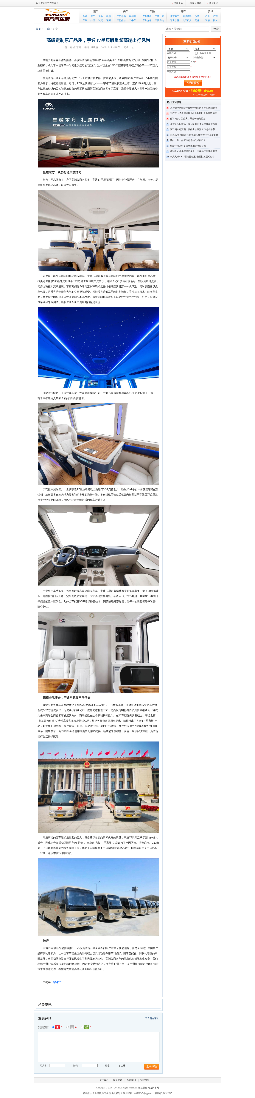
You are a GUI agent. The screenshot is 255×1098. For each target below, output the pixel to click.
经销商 (132, 16)
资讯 (210, 11)
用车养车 (174, 16)
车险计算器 (195, 3)
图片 (215, 20)
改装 (197, 16)
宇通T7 (57, 982)
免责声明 (131, 1080)
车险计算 (159, 16)
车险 (152, 11)
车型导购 (121, 16)
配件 (197, 20)
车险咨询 (159, 20)
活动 (100, 16)
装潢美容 (187, 16)
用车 (183, 11)
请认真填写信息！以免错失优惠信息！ (193, 77)
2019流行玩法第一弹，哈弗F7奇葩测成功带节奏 (193, 124)
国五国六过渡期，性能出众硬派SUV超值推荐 (192, 129)
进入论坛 (213, 3)
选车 (95, 11)
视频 (108, 16)
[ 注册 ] (122, 1065)
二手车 (132, 20)
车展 (85, 20)
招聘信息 (144, 1080)
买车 (125, 11)
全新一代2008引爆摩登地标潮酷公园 (188, 145)
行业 (207, 16)
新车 (93, 16)
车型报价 (121, 20)
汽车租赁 (187, 20)
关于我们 (103, 1080)
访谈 (207, 20)
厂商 (215, 16)
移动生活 (178, 3)
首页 (38, 29)
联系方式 (117, 1080)
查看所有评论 (152, 1018)
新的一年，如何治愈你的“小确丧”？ (188, 140)
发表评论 (151, 1066)
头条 (85, 16)
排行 (93, 20)
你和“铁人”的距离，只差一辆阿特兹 (188, 118)
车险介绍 (147, 20)
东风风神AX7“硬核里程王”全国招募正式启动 (192, 156)
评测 (108, 20)
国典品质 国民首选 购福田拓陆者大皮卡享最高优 (194, 135)
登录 (107, 1065)
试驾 (100, 20)
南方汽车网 (56, 15)
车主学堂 (174, 20)
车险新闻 (147, 16)
